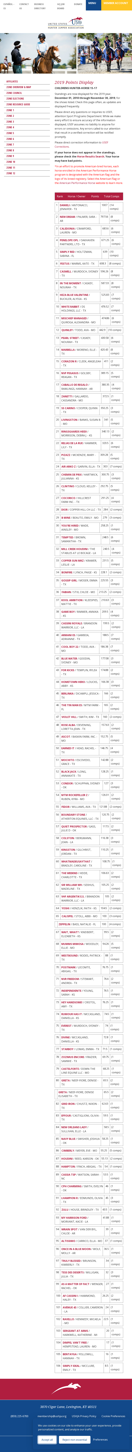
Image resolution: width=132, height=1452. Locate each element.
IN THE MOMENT (70, 283)
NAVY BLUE (68, 1139)
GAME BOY (68, 612)
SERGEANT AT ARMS (75, 1331)
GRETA (65, 1080)
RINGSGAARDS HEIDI (74, 431)
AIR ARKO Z (68, 466)
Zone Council (14, 93)
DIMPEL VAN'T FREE (75, 1342)
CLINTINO (67, 486)
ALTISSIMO (68, 1241)
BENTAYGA (70, 1354)
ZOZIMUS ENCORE (72, 1057)
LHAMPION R (69, 1198)
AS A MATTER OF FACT (75, 1284)
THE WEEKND (69, 873)
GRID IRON (68, 1104)
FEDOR (65, 807)
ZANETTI (66, 396)
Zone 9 (10, 156)
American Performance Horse (77, 183)
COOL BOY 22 (69, 647)
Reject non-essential (74, 1440)
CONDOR (67, 783)
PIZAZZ (65, 455)
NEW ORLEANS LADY (74, 1127)
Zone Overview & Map (18, 87)
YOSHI (65, 908)
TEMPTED (67, 537)
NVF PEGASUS (69, 373)
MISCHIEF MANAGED (74, 318)
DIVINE (65, 1037)
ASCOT (65, 736)
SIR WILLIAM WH (71, 885)
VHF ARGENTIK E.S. (72, 896)
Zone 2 (10, 116)
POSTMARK (68, 967)
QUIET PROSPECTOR (74, 826)
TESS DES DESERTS (72, 1272)
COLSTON (67, 838)
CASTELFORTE (70, 1069)
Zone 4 (10, 127)
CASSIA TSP (68, 1174)
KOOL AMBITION (72, 600)
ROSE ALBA (68, 725)
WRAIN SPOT (69, 1229)
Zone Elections (15, 98)
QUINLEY (67, 330)
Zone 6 (10, 139)
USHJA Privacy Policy (84, 1416)
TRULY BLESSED (71, 1261)
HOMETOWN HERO (73, 682)
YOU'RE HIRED (70, 525)
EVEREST (66, 1026)
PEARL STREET (70, 338)
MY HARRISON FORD (74, 1218)
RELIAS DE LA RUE (72, 443)
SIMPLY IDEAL (71, 1366)
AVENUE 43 (69, 1307)
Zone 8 (10, 150)
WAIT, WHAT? (70, 932)
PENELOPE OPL (69, 240)
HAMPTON (68, 1166)
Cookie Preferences (113, 1416)
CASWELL (65, 271)
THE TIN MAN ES (71, 705)
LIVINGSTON (69, 420)
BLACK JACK (68, 771)
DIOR (64, 509)
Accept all (47, 1440)
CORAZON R (69, 361)
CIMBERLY (67, 1150)
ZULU (64, 1209)
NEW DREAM (67, 217)
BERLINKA (67, 693)
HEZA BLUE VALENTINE (74, 295)
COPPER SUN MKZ (72, 560)
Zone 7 (10, 144)
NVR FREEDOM (70, 979)
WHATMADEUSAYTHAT (75, 861)
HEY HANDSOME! (71, 1002)
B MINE (65, 517)
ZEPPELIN (64, 924)
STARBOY (67, 1049)
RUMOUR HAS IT (71, 1014)
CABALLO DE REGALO (74, 385)
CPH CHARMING (71, 1186)
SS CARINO (68, 408)
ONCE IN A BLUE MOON (76, 1249)
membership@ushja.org (52, 1416)
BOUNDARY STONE (73, 815)
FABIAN (66, 592)
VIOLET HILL (69, 717)
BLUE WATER (69, 658)
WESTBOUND (69, 955)
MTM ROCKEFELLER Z (74, 795)
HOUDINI (67, 1158)
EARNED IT (67, 748)
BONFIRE (66, 572)
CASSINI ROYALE (71, 623)
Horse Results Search (90, 156)
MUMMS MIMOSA (72, 944)
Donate (78, 4)
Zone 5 (10, 133)
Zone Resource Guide (18, 104)
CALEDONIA (67, 228)
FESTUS (64, 263)
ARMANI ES (68, 635)
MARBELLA (68, 350)
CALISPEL (67, 916)
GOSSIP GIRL (69, 580)
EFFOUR (66, 1115)
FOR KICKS (67, 670)
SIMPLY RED (67, 252)
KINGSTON (68, 850)
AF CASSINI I (70, 1296)
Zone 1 (10, 110)
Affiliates (12, 81)
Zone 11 (10, 167)
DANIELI (65, 205)
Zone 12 (10, 173)
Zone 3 (10, 121)
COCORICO (68, 498)
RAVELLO (68, 1319)
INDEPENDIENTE (71, 991)
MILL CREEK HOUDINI (74, 549)
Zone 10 (10, 162)
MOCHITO (67, 760)
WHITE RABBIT (70, 306)
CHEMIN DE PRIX (71, 474)
